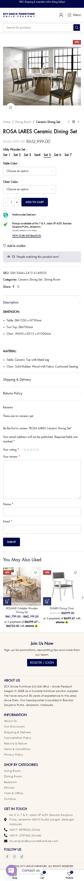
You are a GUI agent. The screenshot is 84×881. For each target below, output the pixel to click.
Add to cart (34, 202)
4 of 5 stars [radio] (34, 449)
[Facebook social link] (13, 286)
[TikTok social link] (22, 857)
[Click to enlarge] (10, 107)
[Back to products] (73, 121)
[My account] (61, 15)
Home (6, 121)
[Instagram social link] (14, 857)
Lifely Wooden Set (14, 149)
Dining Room (23, 121)
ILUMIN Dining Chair (62, 608)
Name (8, 504)
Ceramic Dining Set (48, 121)
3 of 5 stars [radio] (31, 449)
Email (7, 521)
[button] (47, 601)
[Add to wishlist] (35, 572)
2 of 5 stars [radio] (28, 449)
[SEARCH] (76, 27)
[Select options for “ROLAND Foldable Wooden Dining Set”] (7, 601)
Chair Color (10, 181)
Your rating (11, 449)
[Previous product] (68, 121)
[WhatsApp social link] (18, 286)
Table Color (10, 163)
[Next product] (78, 121)
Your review (11, 456)
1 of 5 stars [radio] (25, 449)
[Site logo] (19, 14)
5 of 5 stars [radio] (37, 449)
